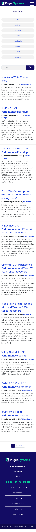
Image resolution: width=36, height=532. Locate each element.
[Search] (30, 67)
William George (25, 84)
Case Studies (18, 41)
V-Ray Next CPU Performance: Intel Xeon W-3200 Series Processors (17, 229)
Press (18, 52)
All (18, 20)
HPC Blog (18, 30)
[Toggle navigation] (34, 3)
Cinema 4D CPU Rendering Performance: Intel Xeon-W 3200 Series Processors (17, 268)
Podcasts (18, 46)
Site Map (18, 471)
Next (20, 446)
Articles (18, 25)
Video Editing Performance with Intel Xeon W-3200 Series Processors (16, 307)
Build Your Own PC (18, 466)
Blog (18, 36)
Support (18, 57)
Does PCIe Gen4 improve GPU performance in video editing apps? (16, 195)
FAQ (18, 476)
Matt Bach (27, 202)
